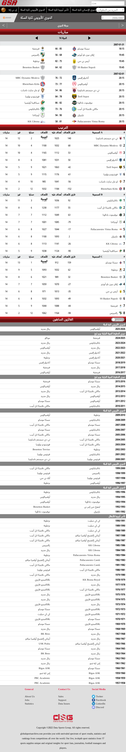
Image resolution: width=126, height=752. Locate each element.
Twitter (99, 696)
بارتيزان (97, 511)
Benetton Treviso (41, 449)
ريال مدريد (45, 329)
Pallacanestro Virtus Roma (86, 555)
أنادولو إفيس (94, 352)
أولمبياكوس (95, 329)
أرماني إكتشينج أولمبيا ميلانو (87, 535)
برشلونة (47, 357)
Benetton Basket (41, 506)
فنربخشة (96, 338)
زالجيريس (96, 473)
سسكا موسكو (94, 362)
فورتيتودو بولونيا (43, 444)
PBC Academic (42, 678)
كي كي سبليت (94, 520)
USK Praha (44, 643)
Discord (100, 707)
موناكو (47, 338)
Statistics (29, 703)
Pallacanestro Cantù (90, 560)
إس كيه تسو (95, 663)
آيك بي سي (45, 478)
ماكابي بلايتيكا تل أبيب (90, 391)
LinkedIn (100, 703)
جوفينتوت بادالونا (92, 502)
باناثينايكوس (94, 343)
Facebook (101, 700)
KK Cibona (94, 545)
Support (62, 700)
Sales (60, 696)
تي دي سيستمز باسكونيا (39, 439)
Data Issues (64, 703)
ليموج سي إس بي (92, 506)
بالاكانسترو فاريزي (42, 579)
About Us (30, 696)
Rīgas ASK (44, 668)
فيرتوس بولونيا (43, 454)
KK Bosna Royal (91, 579)
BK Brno (45, 633)
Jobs (27, 700)
